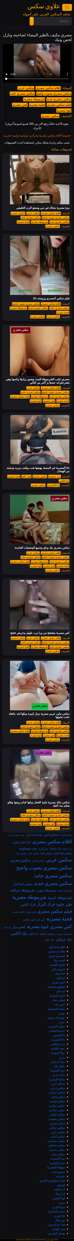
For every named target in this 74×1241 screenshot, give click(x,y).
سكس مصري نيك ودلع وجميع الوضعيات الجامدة (42, 547)
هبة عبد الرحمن (56, 1224)
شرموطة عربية (60, 897)
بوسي (61, 1013)
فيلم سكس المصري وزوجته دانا (51, 298)
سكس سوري (57, 1123)
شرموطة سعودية (64, 890)
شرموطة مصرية (34, 99)
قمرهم (61, 1185)
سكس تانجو (58, 1097)
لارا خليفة (59, 1189)
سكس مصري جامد (22, 93)
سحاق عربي (58, 1083)
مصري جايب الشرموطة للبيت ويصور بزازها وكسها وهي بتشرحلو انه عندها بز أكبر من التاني (38, 381)
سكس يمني (58, 1154)
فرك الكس (28, 904)
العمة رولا (59, 960)
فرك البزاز (46, 904)
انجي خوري (58, 982)
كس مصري (19, 105)
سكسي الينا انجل (23, 884)
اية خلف (60, 991)
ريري (62, 1057)
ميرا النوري (58, 1207)
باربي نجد (60, 1004)
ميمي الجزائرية (56, 1211)
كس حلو (41, 919)
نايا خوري (59, 1216)
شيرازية (60, 1176)
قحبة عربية (18, 911)
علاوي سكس (44, 6)
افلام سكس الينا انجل (16, 835)
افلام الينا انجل (57, 947)
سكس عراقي (21, 853)
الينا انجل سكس (22, 842)
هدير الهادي (58, 1229)
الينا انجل (60, 973)
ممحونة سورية (64, 933)
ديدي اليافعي (57, 1044)
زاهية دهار (59, 1066)
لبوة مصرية (64, 110)
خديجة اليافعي (57, 1031)
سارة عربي (58, 1075)
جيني (62, 1022)
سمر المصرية (57, 1163)
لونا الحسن (59, 1198)
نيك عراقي (64, 939)
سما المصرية (57, 1158)
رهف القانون (58, 1048)
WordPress (42, 1239)
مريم (62, 1202)
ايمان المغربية (57, 995)
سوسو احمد (58, 1172)
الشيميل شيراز (56, 956)
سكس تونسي (57, 1101)
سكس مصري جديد (59, 99)
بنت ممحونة (55, 476)
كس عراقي (29, 919)
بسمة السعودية (56, 1009)
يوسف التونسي (56, 1233)
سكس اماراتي (57, 1092)
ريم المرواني (58, 1061)
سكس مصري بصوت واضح (53, 93)
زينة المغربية (58, 1070)
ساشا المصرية (57, 1079)
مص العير (7, 927)
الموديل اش (58, 969)
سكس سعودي (57, 1119)
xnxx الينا (66, 835)
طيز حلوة (26, 476)
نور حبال (60, 1220)
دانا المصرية (53, 485)
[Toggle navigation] (67, 7)
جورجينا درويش (56, 1017)
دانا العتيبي (59, 1035)
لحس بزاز (18, 927)
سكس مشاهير (56, 1145)
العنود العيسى (57, 965)
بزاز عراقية (56, 848)
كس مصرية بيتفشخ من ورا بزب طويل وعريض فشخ (40, 632)
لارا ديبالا (60, 1194)
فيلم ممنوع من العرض (52, 1180)
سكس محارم (38, 860)
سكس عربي (26, 88)
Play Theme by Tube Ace (23, 1239)
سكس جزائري (57, 1105)
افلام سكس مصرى (48, 88)
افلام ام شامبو (57, 951)
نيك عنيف (49, 939)
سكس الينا (46, 853)
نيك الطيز (33, 933)
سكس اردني (58, 1088)
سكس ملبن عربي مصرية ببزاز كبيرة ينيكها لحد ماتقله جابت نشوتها (39, 715)
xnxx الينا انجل (34, 835)
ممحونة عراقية (47, 933)
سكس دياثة (33, 853)
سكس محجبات (56, 1141)
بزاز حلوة (67, 848)
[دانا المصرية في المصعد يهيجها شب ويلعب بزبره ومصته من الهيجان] (40, 439)
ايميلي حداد (58, 1000)
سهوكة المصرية (56, 1167)
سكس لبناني (58, 1136)
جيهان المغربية (56, 1026)
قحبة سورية (31, 911)
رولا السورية (58, 1053)
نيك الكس (64, 481)
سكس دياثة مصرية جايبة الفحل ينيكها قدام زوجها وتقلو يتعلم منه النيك (39, 804)
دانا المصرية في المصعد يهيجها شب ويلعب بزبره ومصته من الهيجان (38, 469)
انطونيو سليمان (56, 987)
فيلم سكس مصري (59, 105)
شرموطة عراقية (22, 890)
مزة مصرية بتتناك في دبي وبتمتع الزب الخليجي (43, 207)
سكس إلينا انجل (63, 853)
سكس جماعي (57, 1110)
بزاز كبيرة (43, 848)
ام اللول (60, 978)
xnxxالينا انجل (52, 835)
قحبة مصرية (37, 105)
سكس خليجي (57, 1114)
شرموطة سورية (46, 890)
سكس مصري (50, 116)
